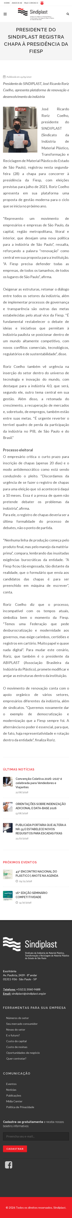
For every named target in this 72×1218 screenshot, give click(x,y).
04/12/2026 (25, 881)
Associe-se (17, 3)
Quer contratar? (16, 1058)
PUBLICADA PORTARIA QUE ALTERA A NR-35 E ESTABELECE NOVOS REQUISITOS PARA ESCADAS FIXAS (41, 829)
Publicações (13, 1095)
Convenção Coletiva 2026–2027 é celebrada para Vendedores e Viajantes (39, 783)
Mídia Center (14, 1101)
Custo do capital (16, 1041)
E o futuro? (13, 1035)
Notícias (11, 1089)
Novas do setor (15, 1029)
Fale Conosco (31, 3)
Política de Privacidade (20, 1107)
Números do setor (17, 1018)
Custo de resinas (16, 1047)
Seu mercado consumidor (22, 1023)
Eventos (11, 1084)
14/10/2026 (25, 902)
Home (7, 3)
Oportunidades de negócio (23, 1052)
